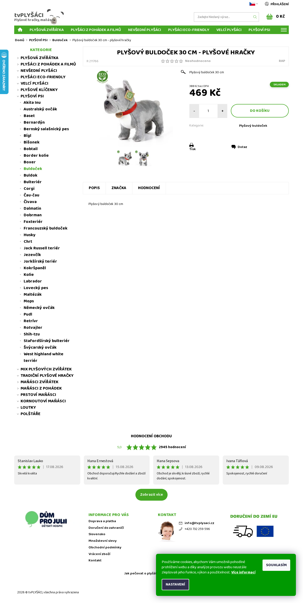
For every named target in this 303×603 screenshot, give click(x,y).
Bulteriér (33, 182)
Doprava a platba (102, 521)
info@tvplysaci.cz (199, 523)
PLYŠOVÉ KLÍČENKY (39, 90)
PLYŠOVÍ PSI (259, 30)
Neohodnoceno (198, 61)
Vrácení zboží (99, 554)
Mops (29, 301)
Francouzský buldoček (45, 228)
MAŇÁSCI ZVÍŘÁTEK (39, 382)
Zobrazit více (151, 495)
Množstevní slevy (103, 541)
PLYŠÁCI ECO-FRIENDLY (188, 30)
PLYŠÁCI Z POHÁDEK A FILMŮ (96, 30)
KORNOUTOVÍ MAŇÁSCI (43, 401)
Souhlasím (276, 565)
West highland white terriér (43, 357)
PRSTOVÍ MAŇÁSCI (38, 395)
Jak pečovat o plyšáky (141, 573)
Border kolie (36, 155)
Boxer (30, 162)
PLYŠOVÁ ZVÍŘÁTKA (47, 30)
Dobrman (33, 215)
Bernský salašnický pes (46, 129)
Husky (30, 235)
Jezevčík (32, 255)
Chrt (28, 241)
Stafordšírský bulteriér (47, 341)
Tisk (192, 149)
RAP (282, 61)
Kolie (29, 274)
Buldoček (33, 168)
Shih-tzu (32, 334)
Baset (29, 116)
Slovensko (97, 534)
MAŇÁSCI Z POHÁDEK (41, 388)
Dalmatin (32, 208)
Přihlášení (280, 4)
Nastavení (175, 584)
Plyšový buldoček (253, 126)
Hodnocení (149, 188)
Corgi (29, 188)
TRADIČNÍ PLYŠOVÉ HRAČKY (47, 375)
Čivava (30, 202)
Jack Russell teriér (42, 248)
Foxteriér (33, 221)
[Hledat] (255, 17)
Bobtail (31, 149)
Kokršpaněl (35, 268)
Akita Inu (32, 102)
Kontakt (95, 560)
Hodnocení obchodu (151, 436)
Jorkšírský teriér (40, 261)
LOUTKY (28, 407)
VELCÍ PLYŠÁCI (228, 30)
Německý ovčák (39, 307)
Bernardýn (34, 122)
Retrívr (31, 321)
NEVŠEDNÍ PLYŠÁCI (144, 30)
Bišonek (32, 142)
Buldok (30, 175)
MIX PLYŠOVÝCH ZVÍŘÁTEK (46, 369)
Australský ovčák (40, 109)
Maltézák (33, 294)
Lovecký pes (36, 288)
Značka (118, 188)
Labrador (33, 281)
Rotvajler (33, 327)
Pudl (28, 314)
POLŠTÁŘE (30, 414)
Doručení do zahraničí (106, 528)
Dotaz (242, 147)
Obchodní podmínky (105, 547)
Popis (94, 188)
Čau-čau (31, 195)
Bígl (27, 135)
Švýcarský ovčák (40, 347)
